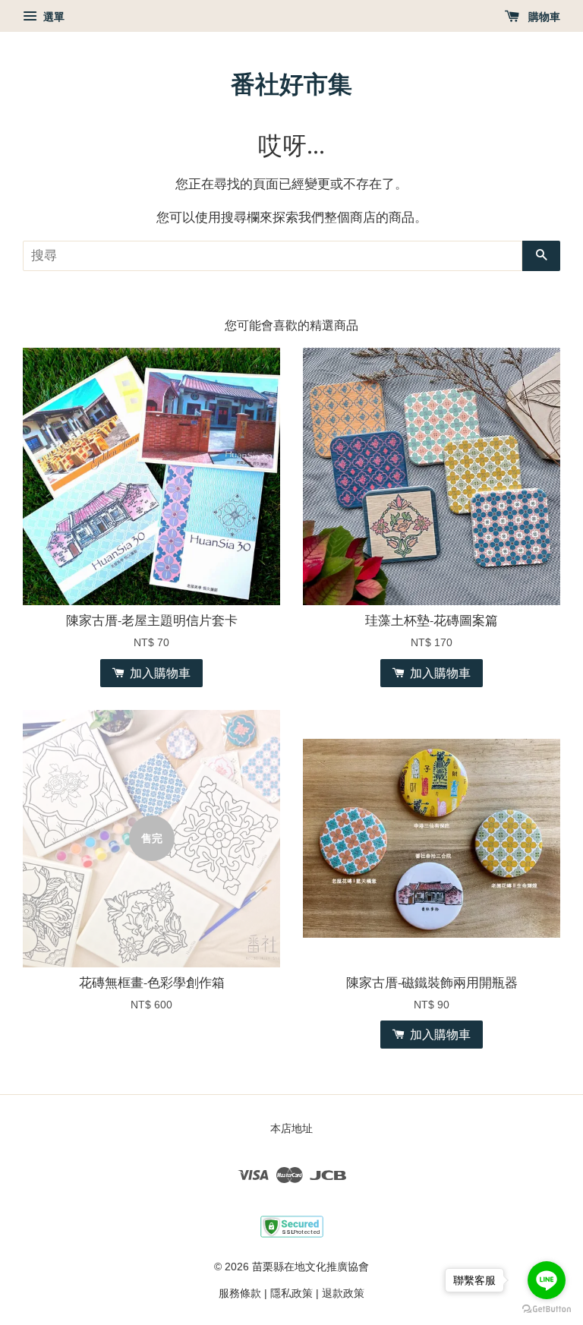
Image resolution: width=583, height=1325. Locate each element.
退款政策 (343, 1293)
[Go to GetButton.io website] (546, 1309)
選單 (52, 17)
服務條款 (240, 1293)
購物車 (542, 17)
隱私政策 (291, 1293)
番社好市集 (291, 84)
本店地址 (291, 1128)
